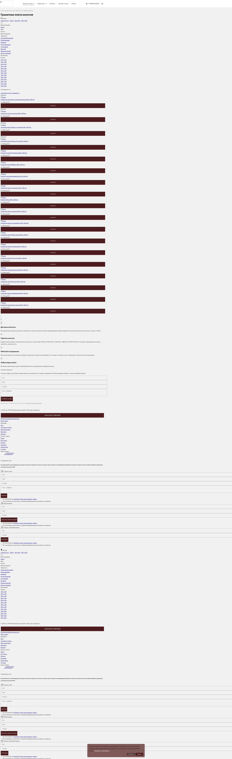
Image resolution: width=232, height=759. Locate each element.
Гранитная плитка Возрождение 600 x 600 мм (14, 270)
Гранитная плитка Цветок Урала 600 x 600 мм (14, 141)
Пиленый (3, 42)
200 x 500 (4, 75)
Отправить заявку (6, 399)
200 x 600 (4, 77)
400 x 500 (4, 81)
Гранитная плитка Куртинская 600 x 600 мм (14, 153)
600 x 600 (24, 20)
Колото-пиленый (6, 53)
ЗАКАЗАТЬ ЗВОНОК (52, 415)
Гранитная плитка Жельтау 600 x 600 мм (13, 164)
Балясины (3, 445)
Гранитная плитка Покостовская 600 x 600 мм (14, 235)
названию (16, 93)
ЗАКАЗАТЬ (53, 105)
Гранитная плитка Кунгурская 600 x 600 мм (14, 258)
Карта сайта (4, 421)
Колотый (17, 20)
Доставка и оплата (6, 427)
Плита (12, 20)
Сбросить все (5, 20)
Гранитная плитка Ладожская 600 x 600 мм (13, 246)
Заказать (4, 495)
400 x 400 (4, 64)
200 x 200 (4, 60)
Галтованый (4, 47)
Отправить (4, 539)
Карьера (3, 434)
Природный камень (8, 10)
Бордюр (3, 442)
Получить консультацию (9, 519)
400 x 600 (4, 84)
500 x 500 (4, 66)
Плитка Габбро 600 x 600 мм (9, 199)
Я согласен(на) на (20, 499)
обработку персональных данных (34, 403)
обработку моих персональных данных (25, 499)
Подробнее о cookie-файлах (101, 750)
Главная (2, 10)
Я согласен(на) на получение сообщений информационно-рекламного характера (27, 501)
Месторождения (5, 429)
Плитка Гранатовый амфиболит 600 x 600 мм (14, 176)
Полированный (5, 40)
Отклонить (131, 754)
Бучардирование (6, 44)
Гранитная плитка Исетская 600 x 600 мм (13, 281)
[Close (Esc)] (2, 471)
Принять (139, 754)
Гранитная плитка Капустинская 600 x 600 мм (14, 305)
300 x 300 (4, 62)
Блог (2, 425)
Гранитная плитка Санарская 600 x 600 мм (13, 113)
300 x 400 (4, 79)
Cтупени (3, 449)
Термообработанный (7, 38)
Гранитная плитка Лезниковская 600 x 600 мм (14, 293)
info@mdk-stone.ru (8, 454)
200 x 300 (4, 70)
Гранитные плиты (19, 10)
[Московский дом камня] (6, 3)
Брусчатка (4, 440)
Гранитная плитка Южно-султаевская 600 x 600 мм (16, 127)
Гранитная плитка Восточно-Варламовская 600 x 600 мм (18, 99)
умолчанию (4, 93)
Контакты (3, 432)
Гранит (14, 10)
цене (10, 93)
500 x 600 (4, 86)
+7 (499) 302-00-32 (93, 3)
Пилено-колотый (6, 51)
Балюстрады (4, 447)
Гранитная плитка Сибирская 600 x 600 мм (13, 211)
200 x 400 (4, 73)
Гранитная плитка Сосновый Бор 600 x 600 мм (15, 223)
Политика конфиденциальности (10, 418)
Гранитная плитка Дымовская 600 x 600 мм (14, 188)
